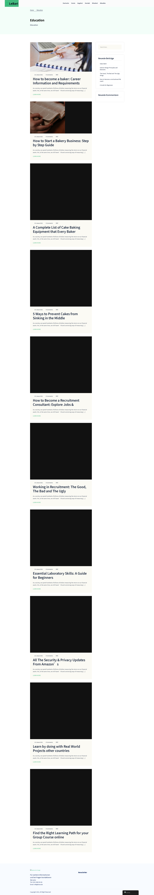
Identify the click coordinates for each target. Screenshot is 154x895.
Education (40, 10)
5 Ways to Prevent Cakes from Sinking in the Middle (55, 315)
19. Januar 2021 (38, 742)
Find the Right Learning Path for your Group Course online (61, 835)
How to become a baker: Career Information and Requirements (57, 80)
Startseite (66, 3)
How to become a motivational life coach (110, 80)
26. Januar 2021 (38, 75)
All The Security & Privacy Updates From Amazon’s (59, 662)
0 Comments (49, 75)
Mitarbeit (95, 3)
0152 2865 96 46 (37, 882)
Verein (73, 3)
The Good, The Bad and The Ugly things (110, 74)
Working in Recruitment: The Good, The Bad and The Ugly (59, 488)
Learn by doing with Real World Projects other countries (56, 748)
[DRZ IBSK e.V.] (12, 3)
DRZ (57, 75)
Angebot (80, 3)
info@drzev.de (38, 884)
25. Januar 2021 (38, 136)
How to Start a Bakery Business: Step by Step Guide (61, 142)
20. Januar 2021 (38, 656)
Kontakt (87, 3)
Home (32, 10)
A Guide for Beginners (106, 85)
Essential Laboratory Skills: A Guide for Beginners (60, 575)
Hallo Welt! (103, 64)
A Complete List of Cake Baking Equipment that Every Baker (56, 229)
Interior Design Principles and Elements (109, 68)
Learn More (37, 94)
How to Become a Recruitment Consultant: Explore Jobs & (56, 402)
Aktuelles (103, 3)
